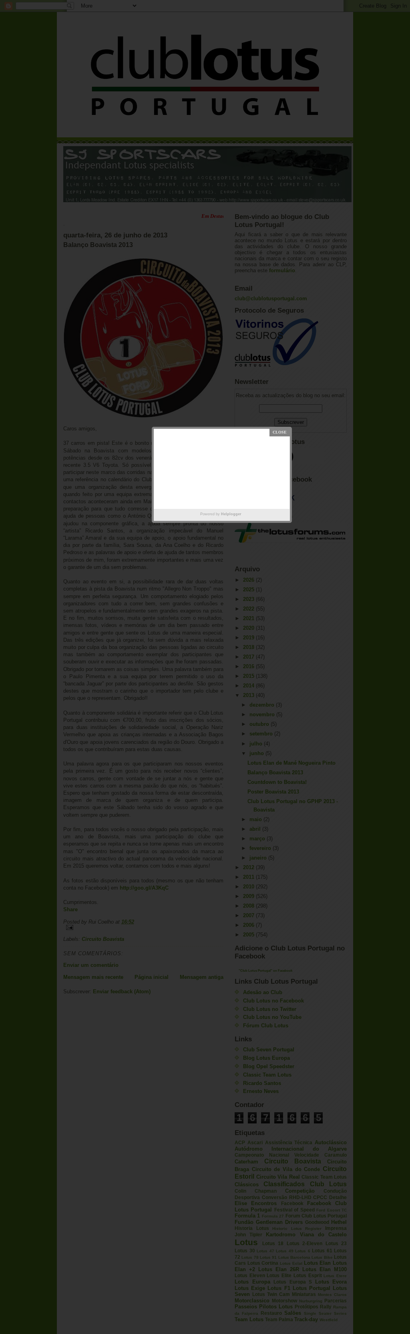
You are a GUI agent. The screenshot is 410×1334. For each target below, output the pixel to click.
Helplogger (231, 514)
